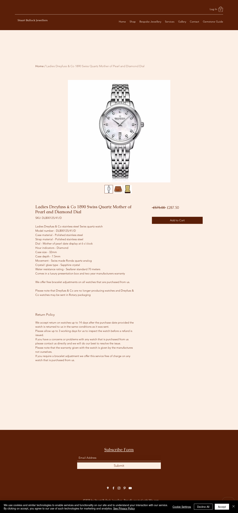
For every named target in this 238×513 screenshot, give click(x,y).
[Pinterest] (124, 488)
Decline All (203, 507)
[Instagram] (119, 488)
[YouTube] (130, 488)
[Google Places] (108, 488)
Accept (222, 507)
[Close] (233, 506)
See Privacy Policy (124, 508)
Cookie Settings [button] (182, 507)
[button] (220, 9)
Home (39, 66)
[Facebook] (113, 488)
